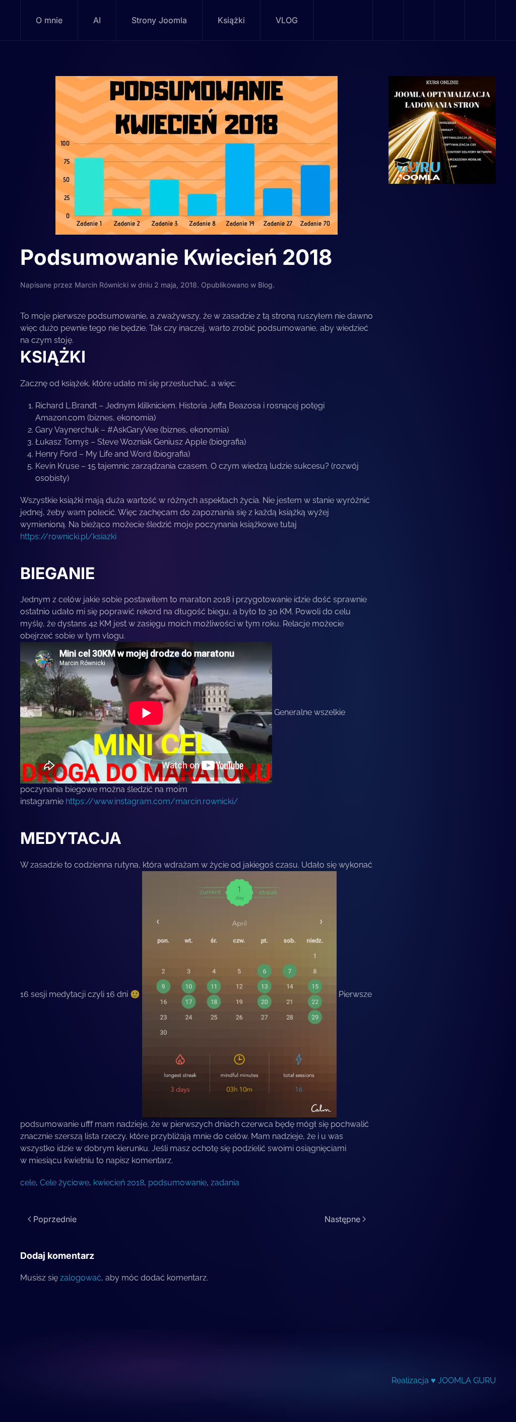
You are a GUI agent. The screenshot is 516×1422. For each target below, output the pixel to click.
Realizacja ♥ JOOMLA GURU (444, 1380)
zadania (225, 1182)
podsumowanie (177, 1182)
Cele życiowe (64, 1182)
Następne (342, 1219)
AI (97, 20)
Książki (231, 20)
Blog (265, 284)
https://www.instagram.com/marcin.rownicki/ (152, 801)
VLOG (287, 20)
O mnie (49, 20)
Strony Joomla (159, 20)
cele (28, 1182)
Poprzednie (55, 1219)
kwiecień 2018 (118, 1182)
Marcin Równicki (101, 284)
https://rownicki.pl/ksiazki (69, 536)
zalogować (80, 1278)
